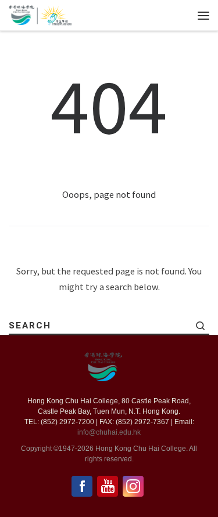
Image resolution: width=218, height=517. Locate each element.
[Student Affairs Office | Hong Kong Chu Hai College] (54, 13)
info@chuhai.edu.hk (109, 432)
